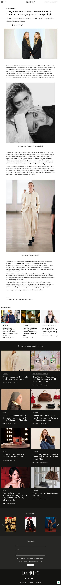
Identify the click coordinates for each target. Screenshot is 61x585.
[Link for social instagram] (32, 579)
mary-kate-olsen (27, 299)
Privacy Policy (38, 561)
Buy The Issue (48, 2)
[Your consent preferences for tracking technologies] (58, 582)
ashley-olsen (17, 299)
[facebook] (10, 25)
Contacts (21, 582)
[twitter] (17, 25)
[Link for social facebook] (29, 579)
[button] (58, 524)
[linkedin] (15, 25)
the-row (9, 299)
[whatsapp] (19, 25)
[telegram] (22, 25)
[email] (7, 25)
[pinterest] (12, 25)
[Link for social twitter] (25, 579)
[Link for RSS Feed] (35, 579)
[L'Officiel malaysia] (30, 2)
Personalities (11, 8)
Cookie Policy (38, 582)
